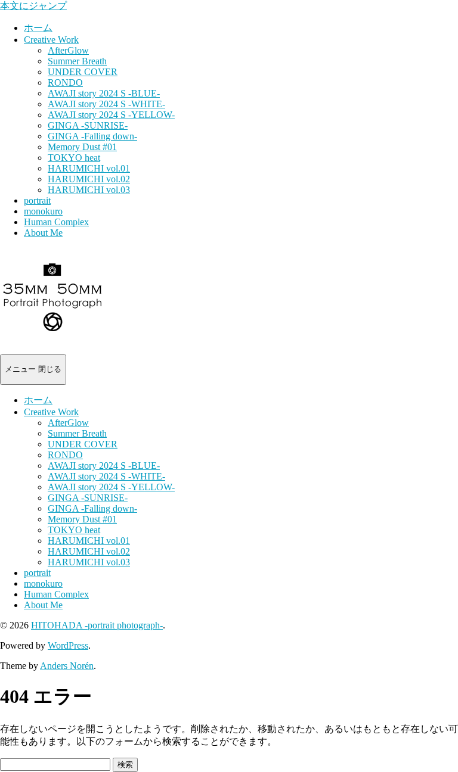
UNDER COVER (82, 72)
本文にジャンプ (33, 6)
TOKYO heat (74, 157)
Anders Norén (67, 666)
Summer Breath (77, 61)
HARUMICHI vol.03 (89, 190)
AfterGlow (68, 50)
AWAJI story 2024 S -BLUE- (104, 93)
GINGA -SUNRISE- (88, 125)
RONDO (65, 82)
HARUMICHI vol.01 (89, 168)
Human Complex (56, 222)
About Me (43, 233)
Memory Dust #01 (82, 147)
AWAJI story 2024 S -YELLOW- (111, 115)
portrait (37, 200)
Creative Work (51, 40)
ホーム (38, 28)
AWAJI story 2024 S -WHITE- (106, 104)
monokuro (43, 211)
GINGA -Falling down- (92, 136)
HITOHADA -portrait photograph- (97, 625)
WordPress (68, 645)
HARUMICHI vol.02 (89, 179)
